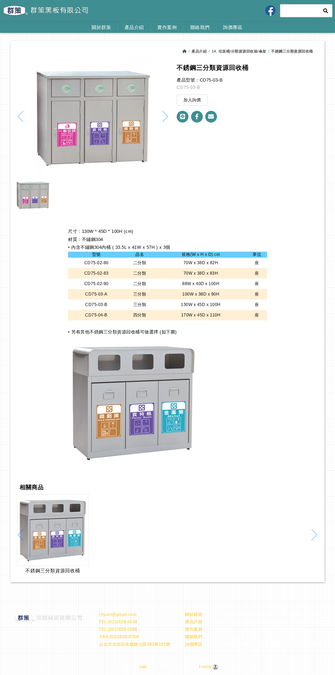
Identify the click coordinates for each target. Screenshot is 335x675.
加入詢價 (192, 100)
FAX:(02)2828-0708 (119, 636)
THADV (205, 667)
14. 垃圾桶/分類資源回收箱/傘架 (239, 51)
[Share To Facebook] (197, 117)
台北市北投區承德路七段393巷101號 (134, 644)
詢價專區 (232, 27)
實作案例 (167, 27)
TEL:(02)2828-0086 (118, 629)
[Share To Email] (211, 117)
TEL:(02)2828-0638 (118, 622)
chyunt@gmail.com (117, 614)
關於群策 (101, 27)
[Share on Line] (182, 117)
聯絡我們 (200, 27)
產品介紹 (134, 27)
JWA (142, 667)
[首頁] (187, 51)
